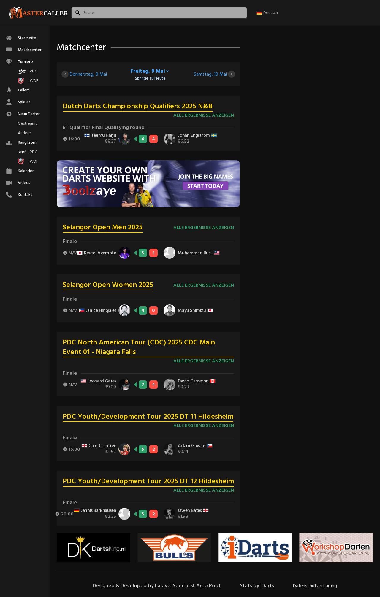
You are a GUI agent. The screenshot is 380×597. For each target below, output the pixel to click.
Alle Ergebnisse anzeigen (203, 115)
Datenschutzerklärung (315, 586)
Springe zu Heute (150, 78)
